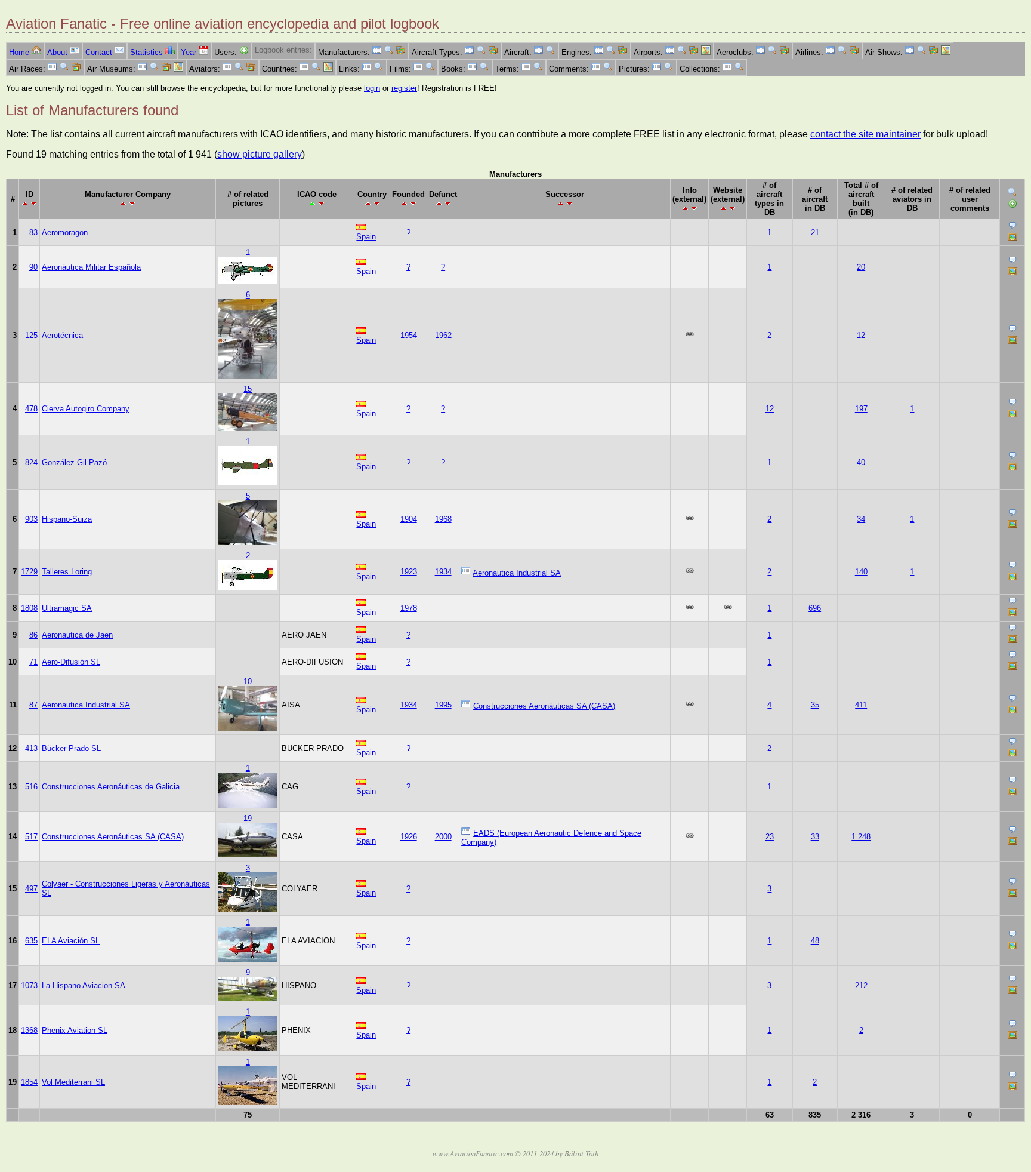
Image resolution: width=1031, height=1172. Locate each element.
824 (31, 462)
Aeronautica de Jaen (77, 634)
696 (814, 608)
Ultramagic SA (67, 608)
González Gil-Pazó (74, 462)
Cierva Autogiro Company (85, 408)
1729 (29, 571)
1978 (408, 608)
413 (31, 748)
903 (31, 519)
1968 (443, 519)
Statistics (147, 52)
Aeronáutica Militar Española (91, 267)
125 (31, 335)
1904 (408, 519)
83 (33, 232)
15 (247, 388)
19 (247, 818)
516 (31, 786)
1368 (29, 1030)
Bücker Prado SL (71, 748)
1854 (29, 1082)
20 (861, 267)
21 (815, 232)
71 (33, 661)
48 (815, 940)
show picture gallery (259, 154)
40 (861, 462)
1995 (443, 704)
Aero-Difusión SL (71, 661)
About (58, 52)
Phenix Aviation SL (74, 1030)
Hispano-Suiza (67, 519)
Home (20, 52)
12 (861, 335)
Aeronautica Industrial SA (517, 572)
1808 (29, 608)
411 (861, 704)
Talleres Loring (67, 571)
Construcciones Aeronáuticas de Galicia (111, 786)
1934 (443, 571)
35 (815, 704)
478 (31, 408)
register (404, 88)
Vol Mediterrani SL (73, 1082)
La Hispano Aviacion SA (83, 985)
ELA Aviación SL (71, 940)
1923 (408, 571)
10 (247, 681)
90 (33, 267)
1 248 (861, 836)
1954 (408, 335)
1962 (443, 335)
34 (861, 519)
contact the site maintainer (865, 134)
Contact (100, 52)
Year (190, 52)
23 (769, 836)
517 (31, 836)
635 (31, 940)
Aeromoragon (65, 232)
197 (861, 408)
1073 (29, 985)
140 (861, 571)
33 (815, 836)
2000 (443, 836)
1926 (408, 836)
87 (33, 704)
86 (33, 634)
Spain (366, 236)
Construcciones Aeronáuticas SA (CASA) (544, 706)
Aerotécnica (62, 335)
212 (861, 985)
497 (31, 888)
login (372, 88)
